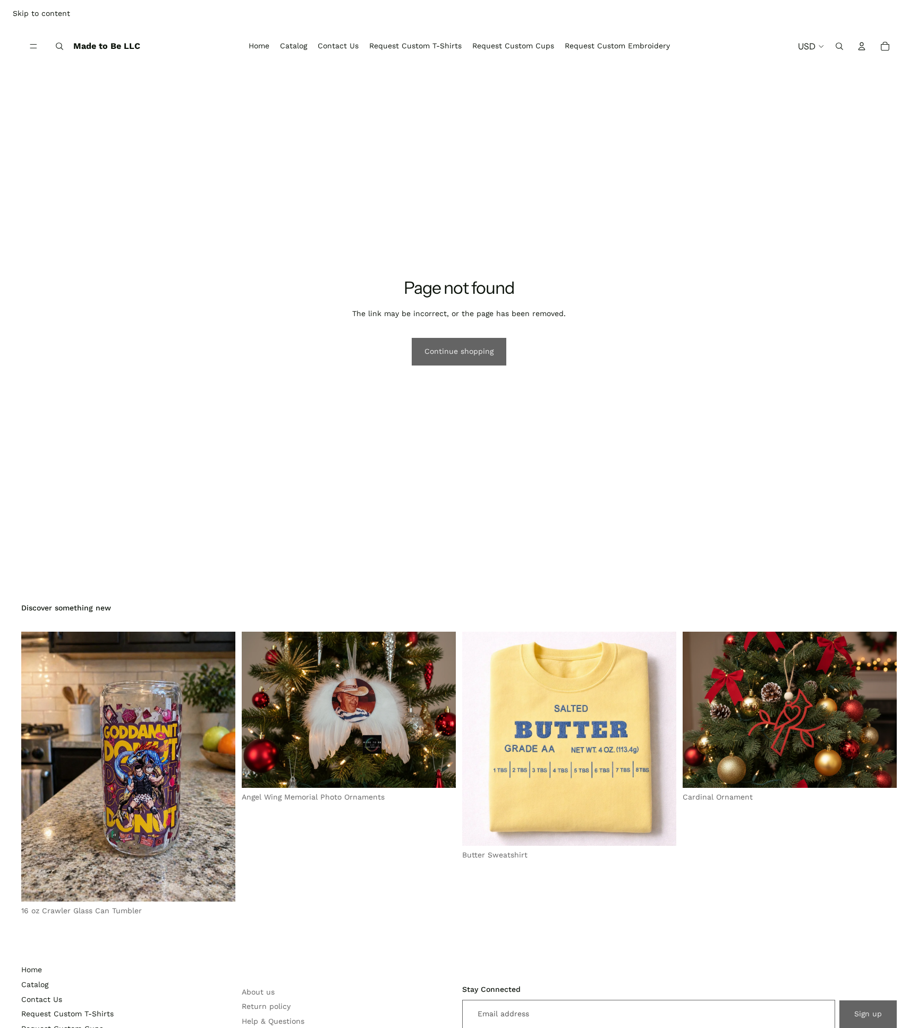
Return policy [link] (266, 1006)
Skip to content (41, 13)
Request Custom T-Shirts (67, 1013)
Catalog (34, 984)
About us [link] (258, 992)
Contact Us (41, 999)
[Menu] (33, 46)
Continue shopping (459, 351)
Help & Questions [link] (273, 1021)
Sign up (868, 1013)
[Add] (218, 885)
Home (31, 969)
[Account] (861, 46)
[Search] (59, 46)
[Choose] (659, 829)
